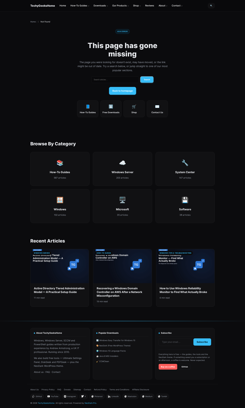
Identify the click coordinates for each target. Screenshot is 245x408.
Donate (67, 389)
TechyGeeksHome (42, 5)
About (162, 5)
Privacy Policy (48, 389)
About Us (34, 389)
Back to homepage (122, 90)
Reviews (149, 5)
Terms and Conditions (119, 389)
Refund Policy (100, 389)
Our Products (119, 5)
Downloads (100, 5)
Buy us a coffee (168, 367)
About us (39, 372)
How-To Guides (78, 5)
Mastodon (130, 397)
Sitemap (77, 389)
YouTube (52, 397)
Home (63, 5)
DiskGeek (46, 362)
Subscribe (202, 341)
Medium (147, 397)
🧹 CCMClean (102, 361)
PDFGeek (61, 362)
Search (147, 80)
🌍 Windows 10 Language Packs (111, 351)
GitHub (184, 367)
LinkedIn (113, 397)
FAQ (48, 372)
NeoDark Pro (90, 403)
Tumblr (162, 397)
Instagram (70, 397)
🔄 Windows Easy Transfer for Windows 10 (115, 340)
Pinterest (97, 397)
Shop (136, 5)
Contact (176, 5)
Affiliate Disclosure (140, 389)
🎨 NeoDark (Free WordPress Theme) (113, 345)
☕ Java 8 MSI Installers (107, 356)
